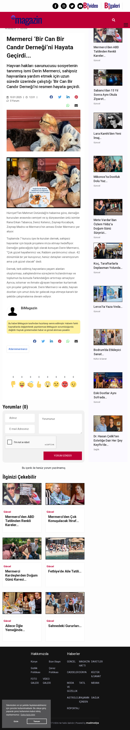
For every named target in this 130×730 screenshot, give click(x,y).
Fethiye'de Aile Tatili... (64, 571)
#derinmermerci (17, 349)
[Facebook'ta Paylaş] (51, 97)
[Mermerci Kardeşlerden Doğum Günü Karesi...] (22, 548)
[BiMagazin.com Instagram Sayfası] (64, 6)
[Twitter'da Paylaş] (60, 97)
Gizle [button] (16, 721)
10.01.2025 (15, 97)
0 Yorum (14, 100)
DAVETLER (97, 661)
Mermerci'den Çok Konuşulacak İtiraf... (63, 519)
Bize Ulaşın (55, 661)
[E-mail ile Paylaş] (76, 105)
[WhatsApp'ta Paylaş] (68, 105)
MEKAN (95, 683)
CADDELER (73, 672)
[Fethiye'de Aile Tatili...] (65, 548)
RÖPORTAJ (73, 708)
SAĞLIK (95, 697)
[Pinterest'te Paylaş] (76, 97)
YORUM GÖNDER (63, 455)
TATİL (82, 683)
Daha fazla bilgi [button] (28, 715)
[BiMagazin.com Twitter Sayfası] (72, 6)
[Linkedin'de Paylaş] (68, 97)
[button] (125, 27)
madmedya (92, 723)
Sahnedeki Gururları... (65, 626)
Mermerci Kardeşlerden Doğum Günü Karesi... (21, 575)
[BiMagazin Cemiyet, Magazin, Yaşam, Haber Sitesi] (23, 19)
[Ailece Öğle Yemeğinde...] (22, 602)
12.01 (32, 97)
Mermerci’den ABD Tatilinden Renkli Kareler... (19, 521)
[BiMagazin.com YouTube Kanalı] (80, 6)
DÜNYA (83, 672)
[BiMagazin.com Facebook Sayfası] (55, 6)
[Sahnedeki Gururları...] (65, 602)
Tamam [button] (37, 721)
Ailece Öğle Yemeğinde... (15, 628)
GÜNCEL (71, 661)
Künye (34, 661)
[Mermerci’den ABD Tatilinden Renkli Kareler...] (22, 493)
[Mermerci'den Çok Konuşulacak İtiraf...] (65, 493)
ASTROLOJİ (73, 697)
